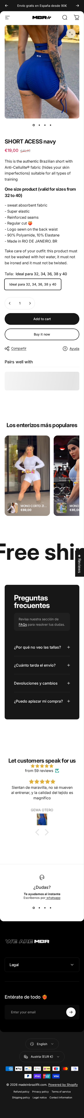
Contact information (60, 1097)
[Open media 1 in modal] (71, 33)
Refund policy (21, 1091)
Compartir (18, 348)
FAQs (23, 624)
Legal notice (40, 1097)
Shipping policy (21, 1097)
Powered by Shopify (63, 1084)
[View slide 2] (39, 908)
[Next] (77, 5)
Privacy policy (40, 1091)
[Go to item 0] (33, 125)
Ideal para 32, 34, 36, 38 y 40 (32, 284)
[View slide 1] (33, 908)
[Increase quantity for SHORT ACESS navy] (30, 303)
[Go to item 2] (39, 125)
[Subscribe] (71, 1012)
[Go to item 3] (45, 125)
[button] (38, 832)
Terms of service (61, 1091)
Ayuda (74, 348)
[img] (42, 766)
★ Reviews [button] (79, 563)
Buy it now (42, 334)
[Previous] (6, 5)
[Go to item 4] (50, 125)
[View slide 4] (50, 908)
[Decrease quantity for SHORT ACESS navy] (10, 303)
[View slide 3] (45, 908)
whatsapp (53, 898)
